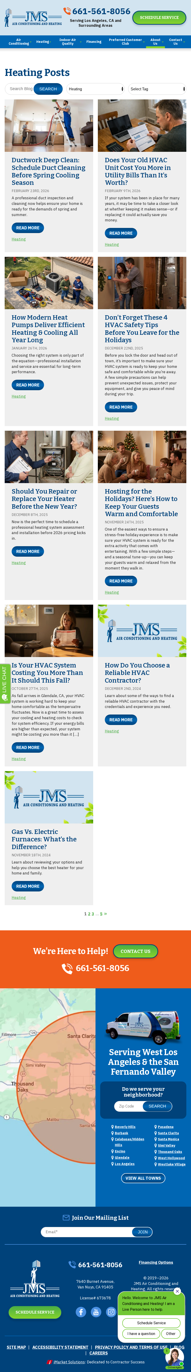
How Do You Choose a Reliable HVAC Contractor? (137, 672)
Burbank (121, 1133)
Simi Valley (166, 1145)
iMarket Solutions (69, 1362)
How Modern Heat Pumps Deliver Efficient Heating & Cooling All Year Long (48, 329)
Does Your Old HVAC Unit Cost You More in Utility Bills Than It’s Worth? (138, 171)
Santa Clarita (168, 1133)
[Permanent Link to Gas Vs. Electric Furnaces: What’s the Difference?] (49, 797)
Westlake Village (172, 1164)
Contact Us (135, 951)
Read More (27, 227)
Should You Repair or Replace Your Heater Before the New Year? (44, 499)
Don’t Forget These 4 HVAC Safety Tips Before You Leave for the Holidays (142, 329)
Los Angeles (125, 1164)
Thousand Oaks (170, 1152)
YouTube (96, 1312)
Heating (19, 239)
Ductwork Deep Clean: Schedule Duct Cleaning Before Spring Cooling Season (48, 171)
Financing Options (156, 1262)
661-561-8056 (101, 11)
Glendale (122, 1157)
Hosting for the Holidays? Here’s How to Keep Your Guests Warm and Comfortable (141, 503)
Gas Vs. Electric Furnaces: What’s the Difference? (44, 839)
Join (143, 1232)
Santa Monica (168, 1139)
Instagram (111, 1312)
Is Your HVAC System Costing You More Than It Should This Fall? (47, 672)
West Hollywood (171, 1158)
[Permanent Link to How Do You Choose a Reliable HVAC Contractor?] (142, 631)
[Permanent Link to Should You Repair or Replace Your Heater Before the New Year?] (49, 457)
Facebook (81, 1312)
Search (48, 89)
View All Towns (143, 1178)
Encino (120, 1151)
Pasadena (166, 1127)
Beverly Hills (125, 1127)
